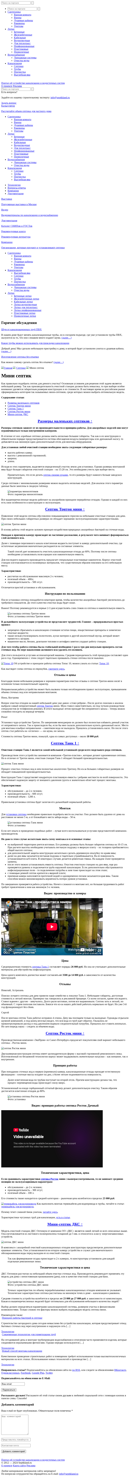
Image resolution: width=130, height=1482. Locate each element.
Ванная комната (22, 14)
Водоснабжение (16, 54)
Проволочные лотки (25, 316)
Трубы (17, 69)
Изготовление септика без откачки (20, 356)
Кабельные (20, 37)
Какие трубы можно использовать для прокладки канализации (35, 343)
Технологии (14, 185)
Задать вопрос (8, 103)
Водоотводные (22, 40)
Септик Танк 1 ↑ (65, 743)
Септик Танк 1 (16, 408)
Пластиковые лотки (24, 313)
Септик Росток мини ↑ (65, 1033)
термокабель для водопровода (17, 1206)
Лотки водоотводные (25, 304)
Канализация (15, 63)
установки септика (16, 814)
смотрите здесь (56, 668)
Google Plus (38, 1373)
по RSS (76, 1370)
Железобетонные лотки (26, 298)
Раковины (19, 23)
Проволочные (21, 52)
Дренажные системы (25, 57)
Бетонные (19, 32)
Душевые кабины (23, 20)
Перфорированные (24, 46)
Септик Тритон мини (19, 405)
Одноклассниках (10, 1373)
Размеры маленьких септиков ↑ (65, 421)
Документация (15, 193)
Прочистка (20, 72)
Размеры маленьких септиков (23, 403)
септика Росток (49, 1179)
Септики (18, 66)
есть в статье (63, 1217)
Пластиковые (21, 49)
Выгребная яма (22, 74)
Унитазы (18, 26)
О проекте (6, 86)
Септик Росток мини (19, 411)
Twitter (49, 1373)
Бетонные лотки (23, 296)
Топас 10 (104, 663)
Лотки (11, 29)
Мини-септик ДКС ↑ (65, 1224)
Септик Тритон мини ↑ (65, 509)
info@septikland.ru (60, 97)
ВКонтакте (120, 1370)
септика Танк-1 (40, 966)
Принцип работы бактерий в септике (22, 1318)
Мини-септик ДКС (18, 414)
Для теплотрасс (22, 43)
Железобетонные (23, 34)
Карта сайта (19, 1465)
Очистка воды (21, 60)
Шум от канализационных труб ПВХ (21, 329)
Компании (13, 190)
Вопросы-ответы (17, 187)
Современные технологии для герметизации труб (29, 1334)
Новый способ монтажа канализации (22, 1351)
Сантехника (14, 11)
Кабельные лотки (23, 301)
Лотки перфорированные (27, 310)
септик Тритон (45, 706)
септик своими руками (55, 475)
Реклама (17, 86)
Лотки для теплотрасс (26, 307)
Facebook (26, 1373)
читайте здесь (50, 1212)
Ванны (17, 17)
